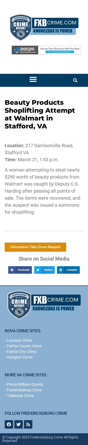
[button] (33, 79)
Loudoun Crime (19, 340)
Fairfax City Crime (21, 351)
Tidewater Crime (20, 395)
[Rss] (28, 424)
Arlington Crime (19, 357)
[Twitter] (18, 424)
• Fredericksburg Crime (23, 390)
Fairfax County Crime (24, 346)
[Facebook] (9, 424)
